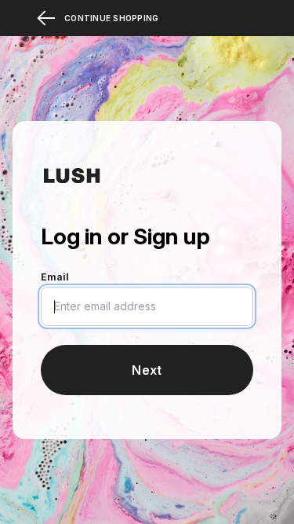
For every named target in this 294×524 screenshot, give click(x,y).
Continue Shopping (111, 18)
